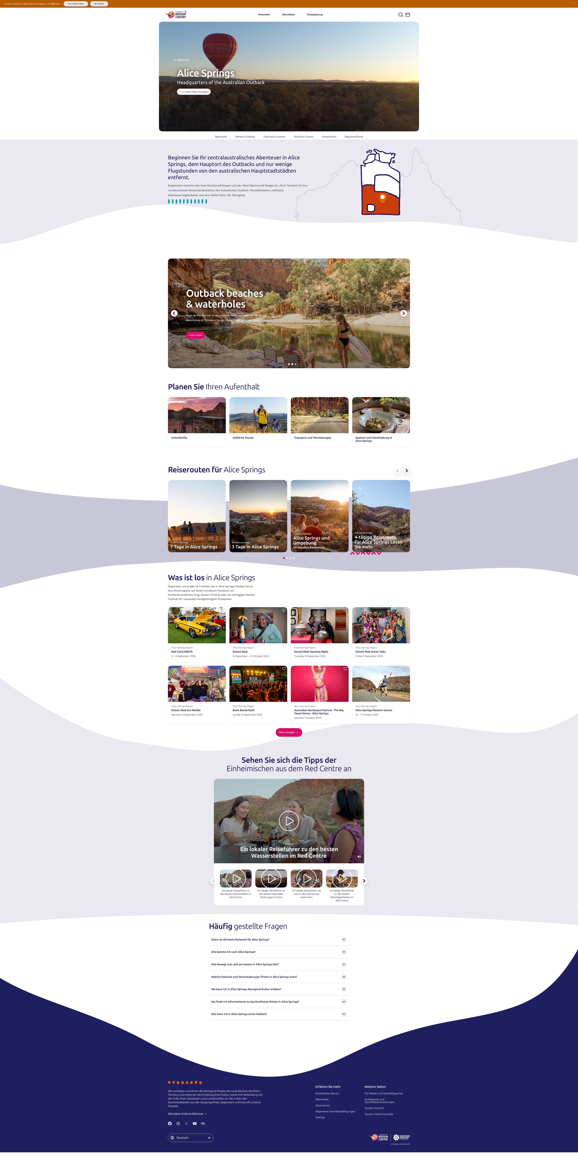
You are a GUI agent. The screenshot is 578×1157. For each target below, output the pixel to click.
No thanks (99, 4)
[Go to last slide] (174, 313)
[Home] (175, 15)
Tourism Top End (374, 1108)
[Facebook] (170, 1124)
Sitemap (320, 1117)
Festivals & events (275, 136)
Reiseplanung (315, 14)
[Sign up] (407, 15)
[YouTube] (195, 1124)
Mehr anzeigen (287, 732)
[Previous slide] (398, 470)
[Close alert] (574, 3)
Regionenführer (354, 136)
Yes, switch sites (76, 4)
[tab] (286, 364)
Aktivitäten (288, 14)
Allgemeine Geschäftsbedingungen (335, 1111)
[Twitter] (186, 1124)
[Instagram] (178, 1124)
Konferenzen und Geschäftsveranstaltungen (380, 1101)
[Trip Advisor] (203, 1124)
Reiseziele (264, 14)
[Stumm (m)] (359, 856)
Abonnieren (322, 1099)
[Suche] (400, 14)
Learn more (195, 335)
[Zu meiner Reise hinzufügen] (222, 610)
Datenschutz (322, 1105)
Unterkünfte (329, 136)
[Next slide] (403, 313)
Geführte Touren (304, 136)
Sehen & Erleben (245, 136)
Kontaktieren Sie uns (327, 1093)
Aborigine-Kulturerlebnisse (186, 1113)
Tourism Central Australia (379, 1114)
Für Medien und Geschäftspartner (384, 1093)
